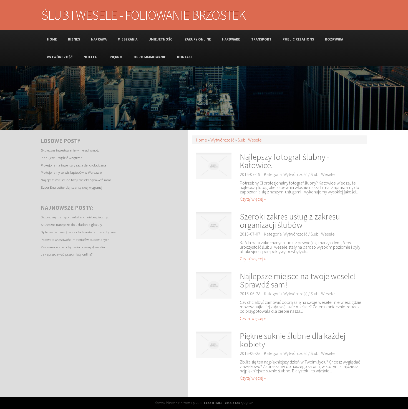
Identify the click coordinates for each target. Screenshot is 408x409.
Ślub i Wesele (250, 140)
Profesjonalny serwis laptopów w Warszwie (71, 172)
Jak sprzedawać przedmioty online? (66, 254)
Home (201, 140)
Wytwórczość (222, 140)
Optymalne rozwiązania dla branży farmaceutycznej (78, 232)
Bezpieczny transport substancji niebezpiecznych (75, 217)
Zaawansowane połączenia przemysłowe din (73, 247)
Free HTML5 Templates (222, 403)
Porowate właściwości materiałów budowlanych (75, 239)
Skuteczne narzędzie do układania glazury (71, 224)
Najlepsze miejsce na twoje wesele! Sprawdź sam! (76, 180)
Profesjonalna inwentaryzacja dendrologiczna (73, 165)
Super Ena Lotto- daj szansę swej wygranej (71, 187)
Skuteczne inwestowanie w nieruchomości (70, 150)
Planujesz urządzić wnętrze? (61, 157)
